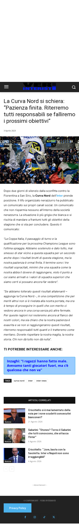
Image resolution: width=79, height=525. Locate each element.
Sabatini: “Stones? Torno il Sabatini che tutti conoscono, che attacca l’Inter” (49, 433)
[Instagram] (34, 517)
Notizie (8, 422)
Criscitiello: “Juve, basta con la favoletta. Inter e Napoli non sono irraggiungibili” (48, 453)
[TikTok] (44, 517)
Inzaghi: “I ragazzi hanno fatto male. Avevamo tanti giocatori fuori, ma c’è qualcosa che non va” (37, 365)
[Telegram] (44, 387)
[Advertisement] (39, 40)
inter (30, 380)
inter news (41, 380)
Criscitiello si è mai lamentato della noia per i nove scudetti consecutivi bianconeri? (49, 414)
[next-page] (12, 469)
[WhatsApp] (36, 387)
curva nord (19, 380)
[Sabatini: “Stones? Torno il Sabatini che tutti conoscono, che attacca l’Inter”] (14, 435)
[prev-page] (6, 469)
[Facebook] (19, 387)
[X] (27, 387)
